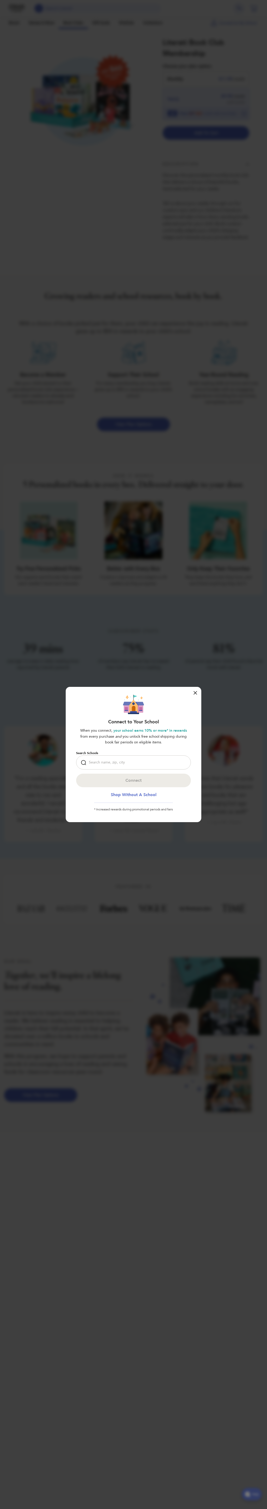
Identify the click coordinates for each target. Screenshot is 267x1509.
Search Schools (87, 753)
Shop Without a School (133, 795)
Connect (133, 780)
